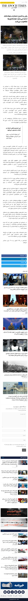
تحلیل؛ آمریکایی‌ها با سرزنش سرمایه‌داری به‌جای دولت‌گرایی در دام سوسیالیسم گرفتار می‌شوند (9, 567)
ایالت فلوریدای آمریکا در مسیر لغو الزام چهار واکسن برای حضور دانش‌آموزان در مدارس (9, 500)
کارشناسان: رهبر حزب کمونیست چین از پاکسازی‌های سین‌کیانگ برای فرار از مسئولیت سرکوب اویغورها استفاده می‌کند (16, 398)
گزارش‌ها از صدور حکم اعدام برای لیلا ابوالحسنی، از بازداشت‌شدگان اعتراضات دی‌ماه (9, 492)
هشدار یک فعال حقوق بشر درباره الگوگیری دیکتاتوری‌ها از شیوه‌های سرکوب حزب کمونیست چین (15, 310)
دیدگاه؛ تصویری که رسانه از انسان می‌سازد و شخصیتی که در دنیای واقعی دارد (9, 542)
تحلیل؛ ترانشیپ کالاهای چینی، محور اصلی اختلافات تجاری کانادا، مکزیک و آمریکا (9, 550)
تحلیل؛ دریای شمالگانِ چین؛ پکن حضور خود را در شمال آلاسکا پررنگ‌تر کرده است (9, 559)
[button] (14, 10)
